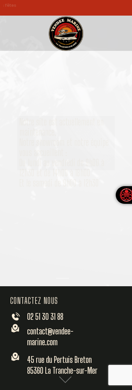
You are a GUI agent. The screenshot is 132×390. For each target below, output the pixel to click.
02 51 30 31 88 (45, 316)
